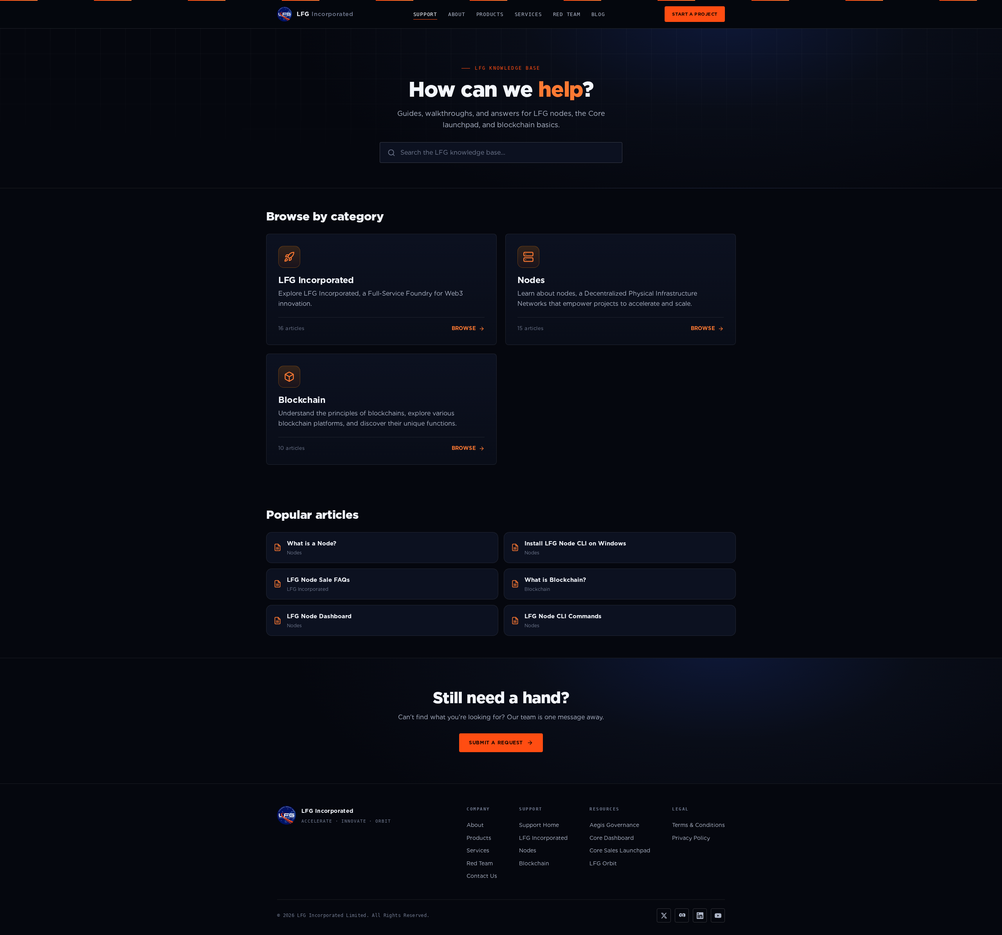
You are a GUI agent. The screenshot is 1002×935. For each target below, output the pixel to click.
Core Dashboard (611, 838)
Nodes (527, 850)
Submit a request (496, 742)
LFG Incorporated (543, 838)
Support (425, 14)
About (456, 14)
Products (490, 14)
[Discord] (682, 915)
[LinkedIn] (700, 915)
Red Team (566, 14)
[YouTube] (718, 915)
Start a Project (694, 14)
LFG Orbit (603, 863)
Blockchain (534, 863)
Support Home (539, 825)
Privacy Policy (691, 838)
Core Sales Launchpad (619, 850)
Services (528, 14)
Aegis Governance (614, 825)
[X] (664, 915)
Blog (598, 14)
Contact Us (482, 876)
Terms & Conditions (698, 825)
